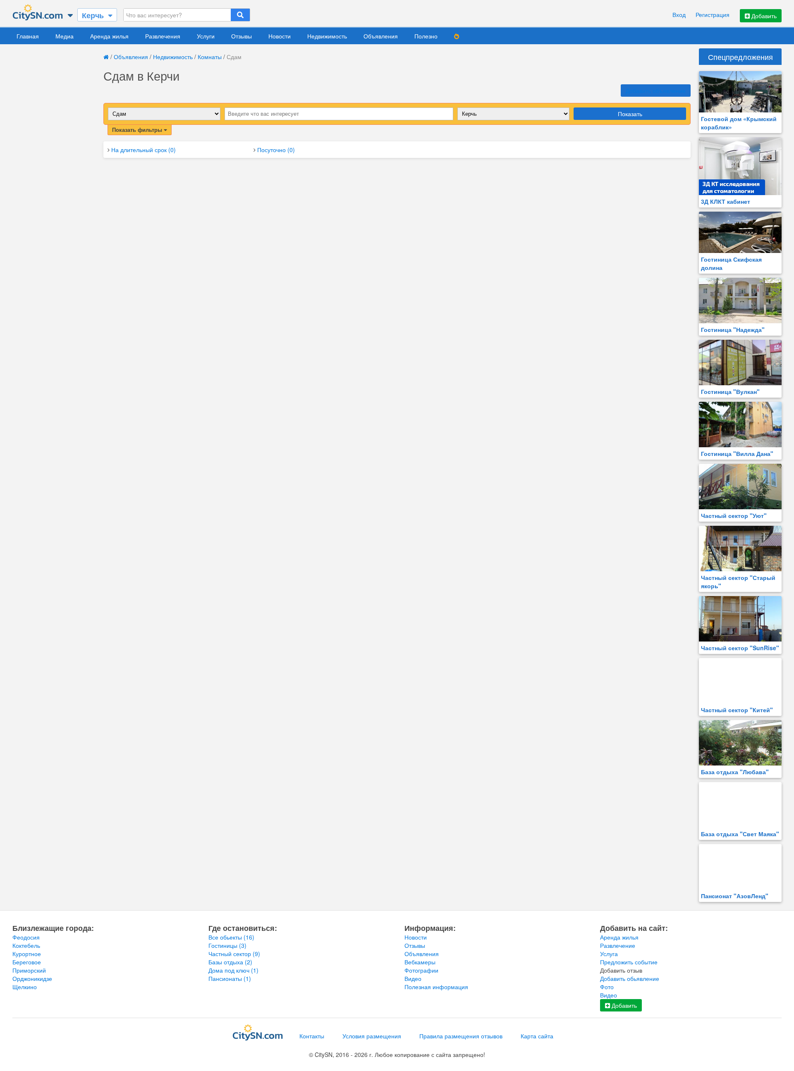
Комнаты (210, 56)
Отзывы (241, 36)
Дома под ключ (233, 970)
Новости (279, 36)
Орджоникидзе (32, 978)
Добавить (763, 16)
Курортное (26, 953)
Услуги (206, 36)
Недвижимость (327, 36)
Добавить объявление (656, 90)
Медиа (64, 36)
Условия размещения (371, 1036)
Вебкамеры (419, 962)
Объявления (381, 36)
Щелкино (24, 987)
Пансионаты (229, 978)
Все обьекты (231, 937)
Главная (28, 36)
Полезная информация (436, 987)
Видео (412, 978)
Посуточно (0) (276, 150)
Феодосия (26, 937)
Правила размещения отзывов (460, 1036)
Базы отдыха (230, 962)
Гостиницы (227, 945)
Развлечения (162, 36)
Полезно (426, 36)
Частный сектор (234, 953)
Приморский (29, 970)
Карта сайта (537, 1036)
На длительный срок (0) (143, 150)
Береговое (26, 962)
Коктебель (26, 945)
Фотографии (421, 970)
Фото (607, 987)
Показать (630, 114)
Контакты (311, 1036)
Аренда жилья (109, 36)
